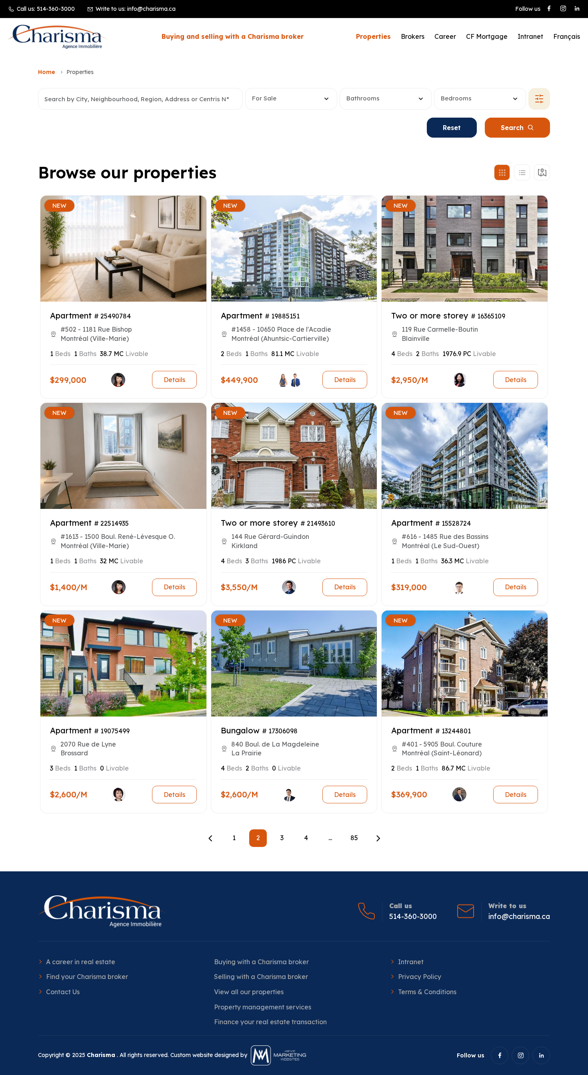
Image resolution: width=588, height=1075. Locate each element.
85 (354, 838)
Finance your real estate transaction (270, 1022)
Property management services (262, 1007)
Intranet (530, 36)
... (330, 838)
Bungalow (240, 730)
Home (46, 72)
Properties (373, 36)
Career (445, 36)
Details (174, 380)
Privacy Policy (419, 977)
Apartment (71, 315)
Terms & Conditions (427, 992)
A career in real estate (80, 962)
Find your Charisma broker (87, 977)
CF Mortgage (487, 36)
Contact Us (63, 992)
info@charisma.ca (151, 8)
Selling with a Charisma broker (261, 977)
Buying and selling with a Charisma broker (233, 36)
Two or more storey (429, 315)
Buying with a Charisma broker (261, 962)
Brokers (412, 36)
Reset (452, 128)
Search (512, 128)
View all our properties (249, 992)
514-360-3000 (56, 8)
